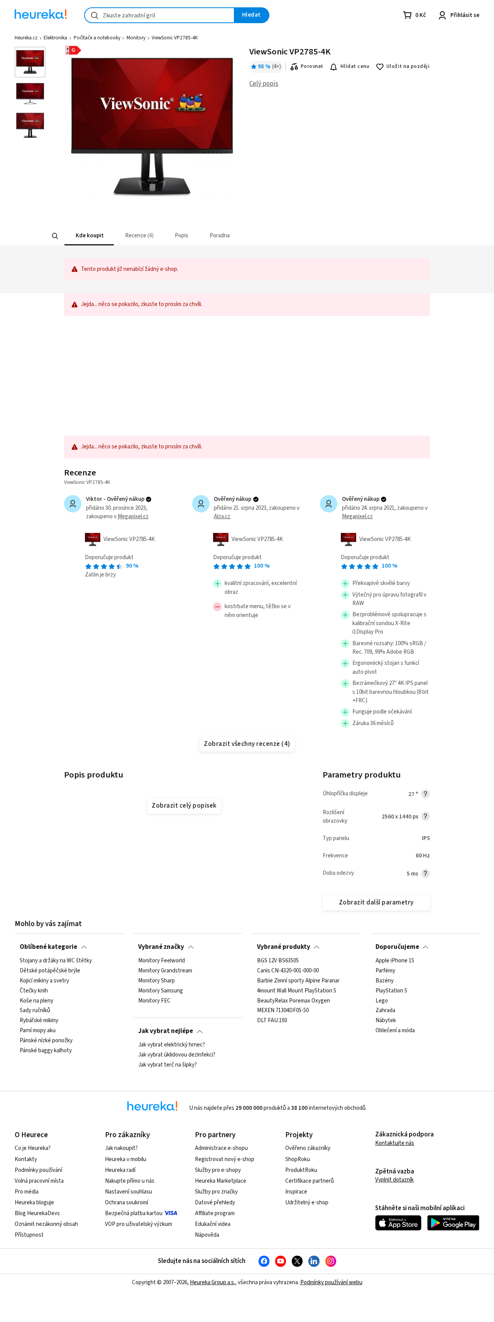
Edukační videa (212, 1224)
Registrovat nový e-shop (224, 1159)
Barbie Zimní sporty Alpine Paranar (298, 980)
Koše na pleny (36, 1000)
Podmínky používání (38, 1170)
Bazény (385, 980)
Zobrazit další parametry (376, 902)
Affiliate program (215, 1213)
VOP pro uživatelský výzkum (138, 1224)
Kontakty (26, 1159)
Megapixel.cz (133, 516)
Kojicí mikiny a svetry (44, 980)
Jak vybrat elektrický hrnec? (171, 1045)
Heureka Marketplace (220, 1181)
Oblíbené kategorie (48, 947)
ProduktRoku (301, 1170)
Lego (382, 1000)
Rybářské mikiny (39, 1020)
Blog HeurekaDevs (37, 1213)
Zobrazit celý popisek (184, 805)
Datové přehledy (215, 1203)
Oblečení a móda (395, 1031)
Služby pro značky (216, 1192)
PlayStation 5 (391, 990)
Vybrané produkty (283, 947)
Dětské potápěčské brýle (50, 970)
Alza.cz (222, 516)
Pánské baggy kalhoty (46, 1050)
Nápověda (207, 1235)
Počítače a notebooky (97, 37)
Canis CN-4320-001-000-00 (288, 970)
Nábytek (386, 1020)
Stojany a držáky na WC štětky (56, 961)
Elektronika (55, 37)
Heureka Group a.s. (212, 1282)
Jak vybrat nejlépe (165, 1031)
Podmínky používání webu (331, 1282)
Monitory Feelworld (161, 961)
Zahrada (385, 1010)
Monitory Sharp (156, 980)
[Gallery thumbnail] (30, 62)
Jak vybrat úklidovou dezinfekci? (176, 1055)
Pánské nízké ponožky (46, 1041)
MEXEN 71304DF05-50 (283, 1010)
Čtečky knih (34, 990)
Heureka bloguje (34, 1203)
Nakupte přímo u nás (129, 1181)
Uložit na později (408, 66)
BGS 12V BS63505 (278, 961)
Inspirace (296, 1192)
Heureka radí (120, 1170)
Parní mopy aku (38, 1031)
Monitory (136, 37)
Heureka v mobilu (125, 1159)
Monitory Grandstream (165, 970)
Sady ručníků (35, 1010)
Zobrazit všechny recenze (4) (247, 744)
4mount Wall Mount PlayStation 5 (296, 990)
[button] (88, 236)
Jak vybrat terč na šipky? (167, 1064)
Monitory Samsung (160, 990)
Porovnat (312, 66)
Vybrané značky (161, 947)
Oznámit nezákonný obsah (46, 1224)
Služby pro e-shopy (218, 1170)
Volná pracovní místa (39, 1181)
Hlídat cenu (354, 66)
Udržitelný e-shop (306, 1203)
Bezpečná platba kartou (133, 1213)
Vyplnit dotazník (394, 1180)
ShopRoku (297, 1159)
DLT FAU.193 (272, 1020)
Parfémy (385, 970)
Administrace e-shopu (221, 1148)
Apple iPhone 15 (395, 961)
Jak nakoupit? (121, 1148)
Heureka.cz (26, 37)
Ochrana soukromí (126, 1203)
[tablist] (200, 236)
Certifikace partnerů (309, 1181)
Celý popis (263, 83)
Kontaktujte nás (394, 1143)
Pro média (27, 1192)
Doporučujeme (397, 947)
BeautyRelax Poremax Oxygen (293, 1000)
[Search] (55, 236)
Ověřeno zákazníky (307, 1148)
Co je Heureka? (33, 1148)
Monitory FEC (154, 1000)
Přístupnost (29, 1235)
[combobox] (159, 15)
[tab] (88, 236)
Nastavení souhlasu (128, 1192)
